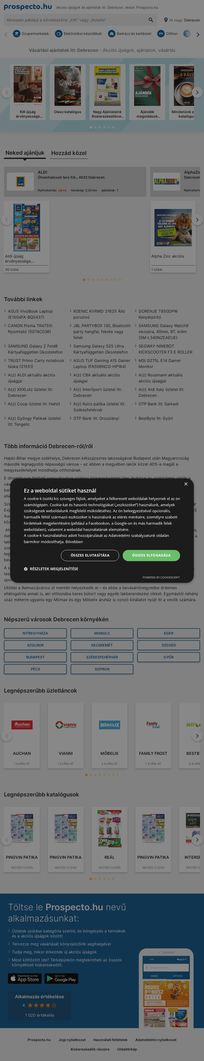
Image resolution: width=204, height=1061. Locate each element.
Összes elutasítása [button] (90, 555)
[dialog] (102, 530)
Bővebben (74, 541)
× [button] (186, 484)
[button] (51, 568)
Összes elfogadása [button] (151, 555)
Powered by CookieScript (161, 577)
